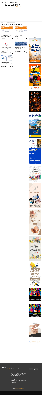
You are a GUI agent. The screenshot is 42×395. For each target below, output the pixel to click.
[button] (40, 17)
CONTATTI (6, 2)
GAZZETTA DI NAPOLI (12, 0)
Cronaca (7, 17)
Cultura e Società (24, 17)
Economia (17, 17)
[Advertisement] (15, 11)
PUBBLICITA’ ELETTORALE (13, 2)
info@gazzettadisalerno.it (19, 388)
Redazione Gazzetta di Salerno (6, 37)
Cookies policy (13, 384)
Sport (34, 17)
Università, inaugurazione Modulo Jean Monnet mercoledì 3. (20, 49)
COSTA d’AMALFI (27, 0)
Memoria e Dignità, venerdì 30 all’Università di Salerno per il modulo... (21, 35)
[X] (35, 369)
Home (2, 22)
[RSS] (32, 369)
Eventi (30, 17)
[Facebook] (30, 369)
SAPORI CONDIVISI (36, 0)
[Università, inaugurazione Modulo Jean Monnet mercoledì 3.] (21, 43)
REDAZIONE (2, 2)
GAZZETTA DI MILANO (5, 0)
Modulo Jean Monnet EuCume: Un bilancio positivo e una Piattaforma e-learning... (7, 64)
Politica (12, 17)
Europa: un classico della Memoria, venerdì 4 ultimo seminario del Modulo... (6, 35)
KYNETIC (31, 0)
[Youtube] (37, 369)
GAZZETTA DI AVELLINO (20, 0)
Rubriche (2, 19)
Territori (3, 17)
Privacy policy (13, 382)
